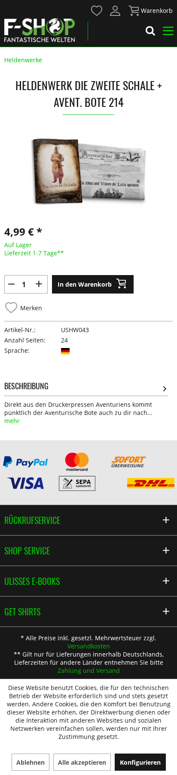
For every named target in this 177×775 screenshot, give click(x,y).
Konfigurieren (140, 762)
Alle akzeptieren (82, 762)
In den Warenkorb (85, 284)
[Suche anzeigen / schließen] (150, 32)
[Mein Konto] (115, 10)
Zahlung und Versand (89, 670)
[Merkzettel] (97, 10)
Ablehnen (30, 762)
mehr (12, 421)
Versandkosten (88, 646)
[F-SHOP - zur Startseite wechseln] (39, 30)
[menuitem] (96, 10)
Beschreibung (26, 385)
